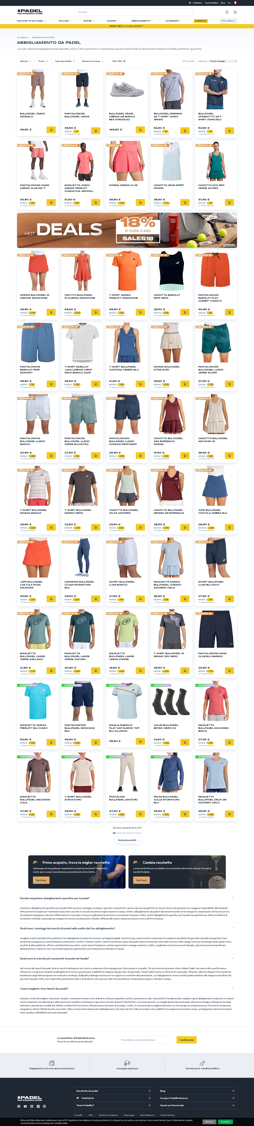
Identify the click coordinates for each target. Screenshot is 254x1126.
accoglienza (22, 37)
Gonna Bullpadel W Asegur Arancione (34, 296)
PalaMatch (197, 3)
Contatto (78, 1115)
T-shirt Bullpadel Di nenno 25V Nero (169, 655)
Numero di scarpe (91, 61)
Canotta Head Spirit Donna (169, 186)
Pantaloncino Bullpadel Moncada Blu (80, 728)
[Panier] (235, 12)
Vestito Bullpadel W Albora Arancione (80, 296)
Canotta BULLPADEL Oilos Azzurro (123, 511)
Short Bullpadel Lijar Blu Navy (211, 583)
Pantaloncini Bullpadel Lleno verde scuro (210, 370)
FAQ (91, 1115)
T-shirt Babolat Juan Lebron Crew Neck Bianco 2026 (78, 370)
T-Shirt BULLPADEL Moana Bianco (33, 511)
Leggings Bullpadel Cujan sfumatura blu (79, 585)
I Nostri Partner (168, 1115)
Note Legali (129, 1115)
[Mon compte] (227, 12)
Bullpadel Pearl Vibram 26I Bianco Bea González (122, 117)
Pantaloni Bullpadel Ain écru (123, 798)
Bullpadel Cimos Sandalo (32, 115)
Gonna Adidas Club (123, 185)
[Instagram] (38, 1106)
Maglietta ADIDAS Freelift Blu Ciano (33, 726)
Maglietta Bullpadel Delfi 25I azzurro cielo (212, 800)
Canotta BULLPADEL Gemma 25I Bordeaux (169, 511)
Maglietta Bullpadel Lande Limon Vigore (121, 656)
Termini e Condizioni (108, 1115)
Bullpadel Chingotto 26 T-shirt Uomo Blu (210, 117)
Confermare (187, 1039)
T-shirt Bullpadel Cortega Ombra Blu (124, 368)
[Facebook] (19, 1106)
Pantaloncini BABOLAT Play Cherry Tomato (210, 298)
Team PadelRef (211, 3)
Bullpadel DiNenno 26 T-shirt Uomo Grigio (168, 117)
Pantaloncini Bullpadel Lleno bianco (32, 441)
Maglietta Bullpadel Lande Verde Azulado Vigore (32, 657)
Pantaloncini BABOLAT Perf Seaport (30, 370)
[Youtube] (25, 1106)
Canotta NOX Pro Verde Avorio (211, 186)
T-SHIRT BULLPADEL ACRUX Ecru (78, 798)
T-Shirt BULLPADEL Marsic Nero (78, 511)
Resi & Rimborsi (147, 1115)
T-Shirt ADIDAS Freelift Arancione (123, 296)
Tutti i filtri (117, 61)
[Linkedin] (32, 1106)
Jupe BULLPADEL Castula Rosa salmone (31, 585)
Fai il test (41, 880)
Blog (223, 3)
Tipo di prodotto (63, 61)
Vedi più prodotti (127, 840)
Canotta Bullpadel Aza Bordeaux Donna (168, 441)
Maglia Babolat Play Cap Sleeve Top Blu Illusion (124, 728)
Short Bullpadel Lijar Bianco (122, 583)
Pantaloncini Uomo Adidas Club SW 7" (34, 186)
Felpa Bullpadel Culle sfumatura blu (167, 800)
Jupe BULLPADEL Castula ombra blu (212, 511)
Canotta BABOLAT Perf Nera (167, 296)
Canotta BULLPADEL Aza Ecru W (213, 439)
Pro (229, 3)
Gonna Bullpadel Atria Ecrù (167, 368)
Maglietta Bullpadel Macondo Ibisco (213, 728)
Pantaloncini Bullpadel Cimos (77, 115)
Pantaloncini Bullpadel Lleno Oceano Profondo (123, 441)
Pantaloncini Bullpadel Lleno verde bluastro (77, 441)
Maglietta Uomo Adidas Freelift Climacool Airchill (79, 188)
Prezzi (41, 61)
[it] (235, 2)
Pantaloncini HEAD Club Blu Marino (212, 655)
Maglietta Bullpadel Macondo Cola (35, 800)
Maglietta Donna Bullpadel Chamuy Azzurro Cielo (168, 585)
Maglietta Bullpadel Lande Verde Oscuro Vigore (77, 657)
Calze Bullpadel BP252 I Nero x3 (166, 726)
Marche (24, 61)
